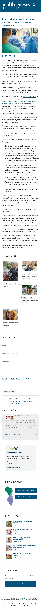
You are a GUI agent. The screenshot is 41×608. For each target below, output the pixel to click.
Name (4, 346)
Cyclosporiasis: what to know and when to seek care (24, 546)
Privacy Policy (33, 603)
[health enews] (16, 5)
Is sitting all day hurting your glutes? (22, 530)
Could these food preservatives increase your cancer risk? (29, 300)
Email (9, 354)
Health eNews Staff (22, 603)
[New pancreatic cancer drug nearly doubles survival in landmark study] (29, 266)
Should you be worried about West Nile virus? (22, 522)
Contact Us (12, 603)
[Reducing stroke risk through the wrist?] (10, 271)
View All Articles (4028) (12, 434)
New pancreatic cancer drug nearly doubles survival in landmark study (29, 276)
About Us (4, 603)
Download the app (13, 467)
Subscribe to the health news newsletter (16, 379)
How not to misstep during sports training (22, 554)
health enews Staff (9, 25)
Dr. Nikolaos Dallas (29, 96)
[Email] (36, 434)
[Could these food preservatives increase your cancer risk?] (29, 290)
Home (3, 14)
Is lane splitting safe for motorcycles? (17, 399)
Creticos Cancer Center (9, 101)
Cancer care (9, 14)
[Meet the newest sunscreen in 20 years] (10, 314)
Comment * (6, 362)
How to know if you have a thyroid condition (22, 538)
